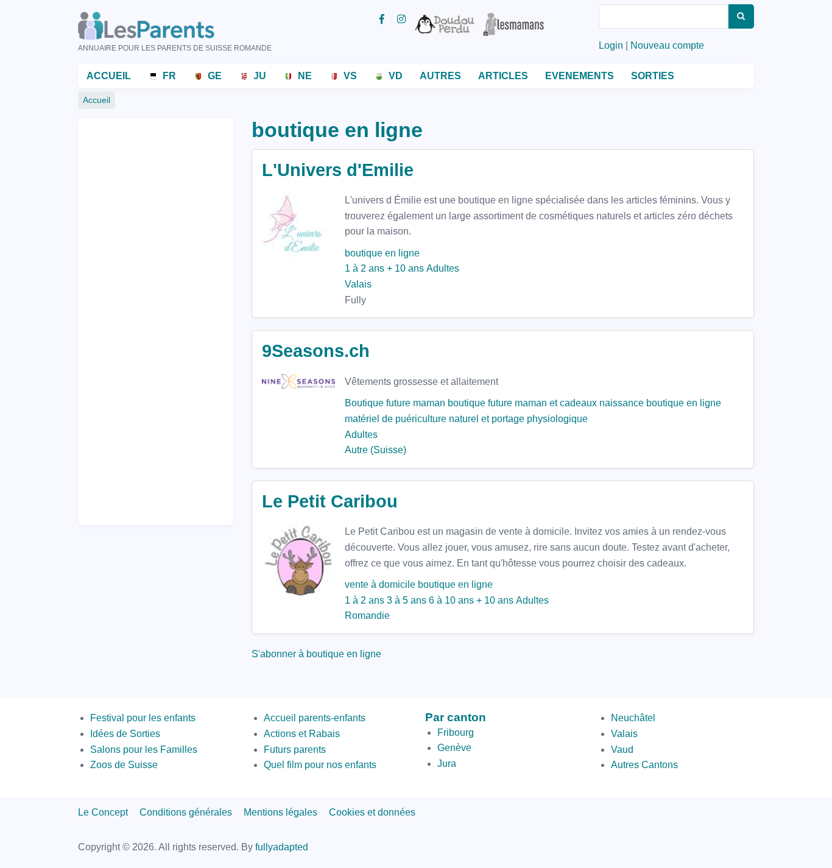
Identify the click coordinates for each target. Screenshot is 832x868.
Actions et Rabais (302, 734)
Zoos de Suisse (124, 765)
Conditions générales (185, 812)
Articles (503, 76)
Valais (358, 284)
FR (169, 76)
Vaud (622, 749)
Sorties (652, 76)
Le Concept (103, 812)
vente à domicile (380, 584)
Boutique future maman (395, 403)
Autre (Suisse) (375, 450)
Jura (446, 763)
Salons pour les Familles (143, 749)
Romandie (367, 615)
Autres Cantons (644, 765)
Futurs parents (295, 749)
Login (611, 45)
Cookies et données (372, 812)
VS (350, 76)
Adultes (442, 268)
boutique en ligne (382, 253)
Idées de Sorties (125, 734)
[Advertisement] (136, 316)
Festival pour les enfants (143, 718)
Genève (454, 748)
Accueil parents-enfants (314, 718)
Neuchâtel (633, 718)
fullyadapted (281, 847)
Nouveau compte (667, 45)
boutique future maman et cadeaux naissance (546, 403)
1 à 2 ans (364, 268)
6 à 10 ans (451, 600)
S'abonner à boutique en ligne (316, 654)
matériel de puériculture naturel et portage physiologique (466, 419)
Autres (440, 76)
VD (396, 76)
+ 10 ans (405, 268)
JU (259, 76)
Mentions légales (280, 812)
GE (215, 76)
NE (305, 76)
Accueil (108, 76)
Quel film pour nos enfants (320, 765)
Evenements (579, 76)
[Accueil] (163, 26)
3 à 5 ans (406, 600)
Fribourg (455, 732)
